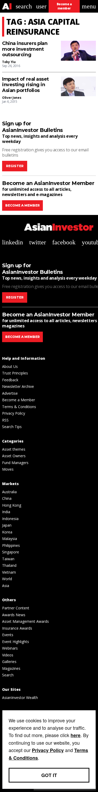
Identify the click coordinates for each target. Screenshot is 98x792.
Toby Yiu (9, 62)
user (41, 6)
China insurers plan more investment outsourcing (24, 49)
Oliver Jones (11, 97)
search (24, 6)
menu (89, 6)
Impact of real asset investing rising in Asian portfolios (25, 84)
